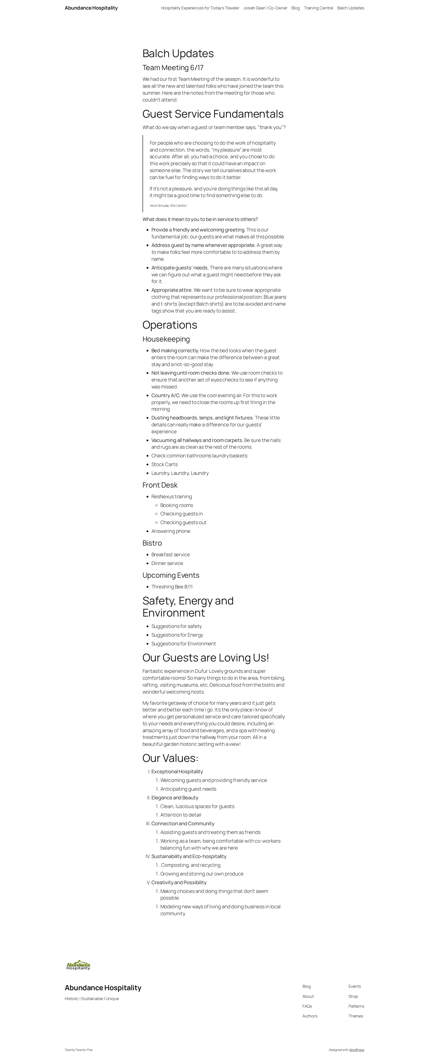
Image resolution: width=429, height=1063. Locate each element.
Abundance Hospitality (91, 7)
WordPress (356, 1050)
